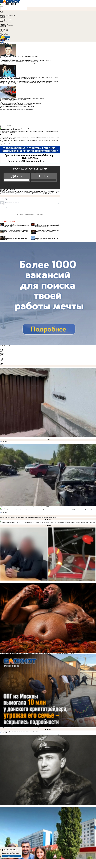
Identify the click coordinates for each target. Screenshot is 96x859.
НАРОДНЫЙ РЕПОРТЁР (5, 23)
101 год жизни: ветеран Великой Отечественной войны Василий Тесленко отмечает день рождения (20, 731)
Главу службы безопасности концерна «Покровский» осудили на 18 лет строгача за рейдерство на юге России (22, 509)
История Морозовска (4, 43)
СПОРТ (1, 31)
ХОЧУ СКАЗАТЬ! (4, 34)
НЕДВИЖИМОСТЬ (4, 24)
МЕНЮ (1, 11)
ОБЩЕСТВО (3, 26)
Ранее (13, 207)
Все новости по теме (4, 59)
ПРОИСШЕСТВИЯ (4, 29)
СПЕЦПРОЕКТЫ (4, 30)
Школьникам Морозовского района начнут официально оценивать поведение (42, 517)
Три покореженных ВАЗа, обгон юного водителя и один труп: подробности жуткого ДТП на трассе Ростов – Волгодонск (24, 506)
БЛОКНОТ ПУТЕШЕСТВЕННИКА (7, 15)
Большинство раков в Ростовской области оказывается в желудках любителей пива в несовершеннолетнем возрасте (23, 653)
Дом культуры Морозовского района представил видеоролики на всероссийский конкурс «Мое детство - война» (25, 191)
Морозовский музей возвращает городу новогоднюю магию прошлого (16, 102)
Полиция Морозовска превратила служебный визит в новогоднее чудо (16, 104)
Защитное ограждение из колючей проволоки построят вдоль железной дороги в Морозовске (21, 193)
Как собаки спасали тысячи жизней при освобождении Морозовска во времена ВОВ (19, 61)
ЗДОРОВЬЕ (2, 16)
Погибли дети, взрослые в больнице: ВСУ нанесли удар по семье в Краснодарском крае (18, 522)
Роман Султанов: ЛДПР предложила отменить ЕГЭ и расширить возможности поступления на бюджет (55, 522)
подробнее (11, 346)
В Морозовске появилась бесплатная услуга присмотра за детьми (14, 517)
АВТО (1, 12)
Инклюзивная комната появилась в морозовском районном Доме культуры (58, 509)
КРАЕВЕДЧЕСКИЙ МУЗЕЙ (6, 19)
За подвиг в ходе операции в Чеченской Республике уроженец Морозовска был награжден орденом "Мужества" (25, 82)
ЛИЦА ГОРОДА (3, 21)
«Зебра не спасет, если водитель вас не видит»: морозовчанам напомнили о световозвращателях (23, 523)
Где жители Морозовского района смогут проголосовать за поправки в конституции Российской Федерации (24, 192)
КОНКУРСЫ (2, 17)
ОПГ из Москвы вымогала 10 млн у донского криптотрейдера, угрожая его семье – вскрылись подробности (21, 727)
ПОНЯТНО (11, 856)
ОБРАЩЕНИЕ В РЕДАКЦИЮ (6, 25)
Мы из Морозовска (4, 64)
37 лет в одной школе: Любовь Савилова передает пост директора (62, 653)
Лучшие (7, 207)
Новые (1, 207)
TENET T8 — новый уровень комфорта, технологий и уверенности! (63, 734)
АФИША (2, 14)
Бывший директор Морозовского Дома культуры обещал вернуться (15, 83)
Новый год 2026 (3, 85)
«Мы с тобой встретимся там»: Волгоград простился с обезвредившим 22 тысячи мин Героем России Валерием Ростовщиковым (25, 734)
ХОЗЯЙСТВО (3, 33)
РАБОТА (8, 37)
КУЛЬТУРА (2, 20)
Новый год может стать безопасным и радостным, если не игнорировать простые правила (20, 103)
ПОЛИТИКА (2, 28)
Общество (2, 125)
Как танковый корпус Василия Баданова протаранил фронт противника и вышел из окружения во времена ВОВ (25, 60)
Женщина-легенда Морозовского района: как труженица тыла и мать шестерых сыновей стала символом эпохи (25, 63)
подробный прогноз (4, 346)
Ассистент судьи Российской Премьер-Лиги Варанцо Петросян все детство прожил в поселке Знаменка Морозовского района (29, 81)
